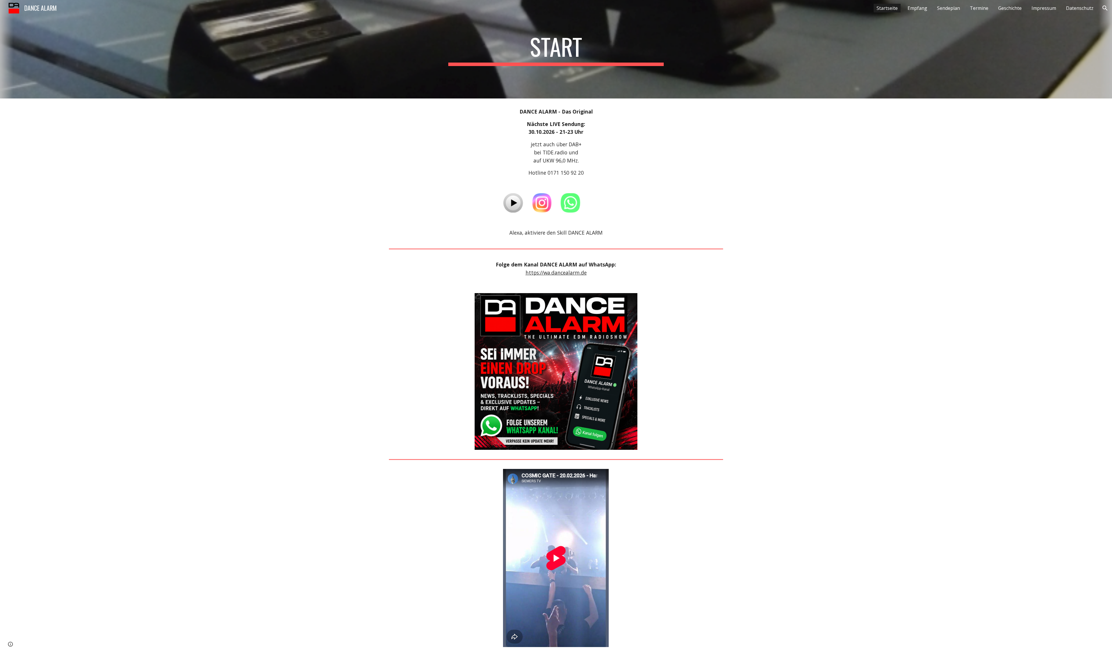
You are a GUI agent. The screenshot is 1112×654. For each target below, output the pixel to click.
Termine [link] (979, 8)
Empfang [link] (917, 8)
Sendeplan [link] (948, 8)
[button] (1105, 8)
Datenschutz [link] (1079, 8)
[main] (556, 49)
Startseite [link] (887, 8)
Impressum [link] (1043, 8)
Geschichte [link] (1010, 8)
